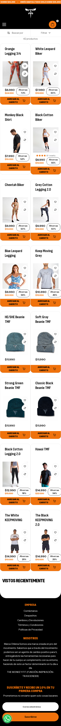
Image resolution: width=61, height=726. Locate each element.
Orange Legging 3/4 (13, 51)
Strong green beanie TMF (14, 385)
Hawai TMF (42, 449)
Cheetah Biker (14, 185)
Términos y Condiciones (30, 624)
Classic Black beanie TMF (44, 385)
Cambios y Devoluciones (30, 620)
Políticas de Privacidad (31, 629)
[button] (42, 155)
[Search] (10, 24)
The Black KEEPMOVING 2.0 (44, 520)
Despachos (30, 615)
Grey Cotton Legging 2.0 (43, 187)
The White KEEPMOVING (13, 517)
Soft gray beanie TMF (43, 319)
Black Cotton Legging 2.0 (14, 451)
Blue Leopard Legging (13, 253)
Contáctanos (31, 610)
